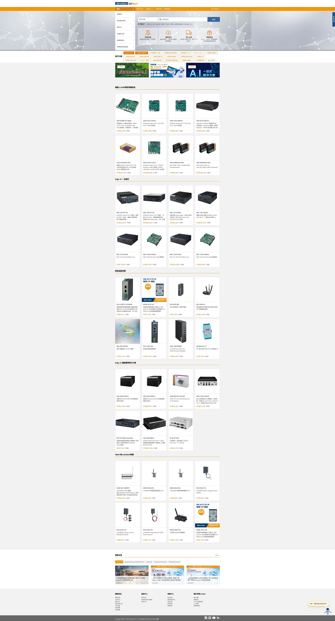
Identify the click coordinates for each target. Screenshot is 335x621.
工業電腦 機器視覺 (144, 56)
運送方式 (117, 601)
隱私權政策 (197, 605)
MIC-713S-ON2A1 (149, 254)
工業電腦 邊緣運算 (142, 53)
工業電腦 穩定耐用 (130, 56)
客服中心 (149, 9)
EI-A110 (186, 24)
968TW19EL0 (179, 24)
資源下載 (170, 601)
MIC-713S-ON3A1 (202, 254)
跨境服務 (167, 9)
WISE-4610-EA (148, 488)
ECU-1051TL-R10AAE (124, 304)
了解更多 (121, 66)
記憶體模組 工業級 (155, 53)
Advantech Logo (126, 3)
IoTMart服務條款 (198, 601)
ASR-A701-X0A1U (149, 121)
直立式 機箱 (211, 60)
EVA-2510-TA (201, 488)
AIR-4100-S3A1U (123, 396)
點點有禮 (159, 9)
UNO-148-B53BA (176, 346)
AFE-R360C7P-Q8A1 (124, 121)
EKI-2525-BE (174, 304)
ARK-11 (149, 24)
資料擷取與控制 (121, 20)
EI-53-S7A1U (174, 438)
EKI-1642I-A (200, 304)
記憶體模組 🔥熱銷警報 (170, 53)
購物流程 (117, 597)
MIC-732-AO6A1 (202, 212)
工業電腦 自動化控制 (130, 60)
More (216, 555)
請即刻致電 (317, 21)
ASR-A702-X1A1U (149, 162)
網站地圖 (196, 597)
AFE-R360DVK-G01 (203, 162)
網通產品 (119, 14)
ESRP (163, 24)
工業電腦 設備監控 (186, 60)
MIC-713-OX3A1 (122, 254)
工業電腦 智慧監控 (211, 53)
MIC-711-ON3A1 (175, 212)
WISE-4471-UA (148, 304)
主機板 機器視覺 (156, 60)
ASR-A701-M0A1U (176, 121)
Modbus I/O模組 (144, 60)
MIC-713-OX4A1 (175, 254)
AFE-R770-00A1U (202, 121)
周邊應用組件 (120, 40)
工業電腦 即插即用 (171, 56)
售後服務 (117, 607)
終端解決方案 (120, 33)
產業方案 (139, 9)
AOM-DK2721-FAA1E (177, 396)
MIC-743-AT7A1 (148, 212)
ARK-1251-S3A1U (202, 396)
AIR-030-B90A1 (148, 438)
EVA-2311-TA (148, 530)
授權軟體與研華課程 (122, 47)
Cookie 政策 (155, 619)
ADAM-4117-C (201, 346)
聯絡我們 (170, 605)
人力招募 (196, 603)
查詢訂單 (143, 601)
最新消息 (196, 599)
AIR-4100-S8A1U (149, 396)
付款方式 (117, 599)
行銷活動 (117, 605)
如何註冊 (143, 597)
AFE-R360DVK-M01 (177, 162)
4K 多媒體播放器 (199, 60)
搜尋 (213, 19)
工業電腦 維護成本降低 (186, 56)
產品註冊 (170, 597)
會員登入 (216, 9)
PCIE (167, 24)
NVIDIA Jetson (129, 53)
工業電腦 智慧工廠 (157, 56)
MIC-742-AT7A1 (122, 212)
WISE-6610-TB (175, 530)
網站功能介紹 (118, 603)
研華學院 (170, 603)
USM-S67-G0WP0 (123, 488)
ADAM (158, 24)
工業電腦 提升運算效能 (171, 60)
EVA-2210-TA (121, 530)
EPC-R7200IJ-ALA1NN (125, 438)
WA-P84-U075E (122, 346)
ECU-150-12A (148, 346)
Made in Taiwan (198, 53)
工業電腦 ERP (200, 56)
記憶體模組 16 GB (186, 53)
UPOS (172, 24)
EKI (154, 24)
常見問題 (117, 609)
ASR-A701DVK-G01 (124, 162)
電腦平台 (119, 27)
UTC (191, 24)
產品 (118, 9)
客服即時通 (317, 20)
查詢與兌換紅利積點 (146, 599)
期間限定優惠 (157, 66)
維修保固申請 (171, 599)
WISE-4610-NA (175, 488)
